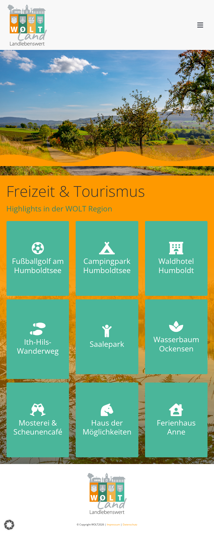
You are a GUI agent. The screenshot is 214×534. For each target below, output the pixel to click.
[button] (9, 525)
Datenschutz (130, 524)
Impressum (113, 524)
